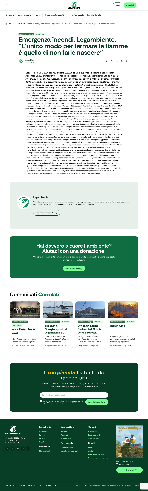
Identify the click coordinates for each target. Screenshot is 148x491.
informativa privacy (74, 401)
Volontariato (66, 438)
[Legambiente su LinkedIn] (28, 448)
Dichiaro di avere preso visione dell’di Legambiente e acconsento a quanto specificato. (63, 402)
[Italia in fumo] (123, 325)
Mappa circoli (44, 451)
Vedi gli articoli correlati (45, 213)
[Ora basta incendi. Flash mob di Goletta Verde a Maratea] (90, 325)
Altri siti (91, 451)
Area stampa (93, 438)
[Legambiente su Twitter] (12, 448)
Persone (42, 435)
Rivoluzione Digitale (96, 454)
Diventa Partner (67, 447)
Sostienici (64, 431)
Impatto (42, 442)
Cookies (85, 485)
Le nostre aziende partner (98, 458)
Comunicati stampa (24, 24)
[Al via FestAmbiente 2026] (25, 325)
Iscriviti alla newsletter (97, 402)
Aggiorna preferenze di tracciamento (116, 485)
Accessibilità (95, 485)
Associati (130, 5)
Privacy (77, 485)
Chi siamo (43, 431)
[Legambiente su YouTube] (23, 448)
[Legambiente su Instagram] (18, 448)
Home (10, 24)
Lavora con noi (94, 435)
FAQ (90, 447)
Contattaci (92, 431)
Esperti (42, 438)
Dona (117, 5)
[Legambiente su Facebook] (7, 448)
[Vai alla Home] (74, 5)
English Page (138, 485)
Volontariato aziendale (70, 451)
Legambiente (18, 346)
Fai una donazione (72, 268)
